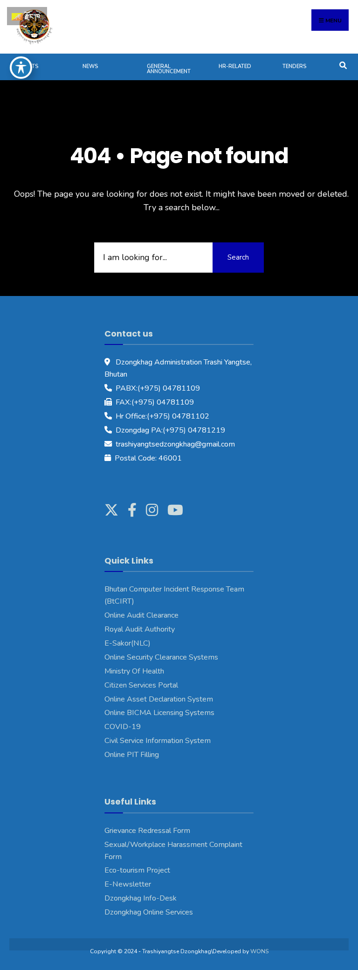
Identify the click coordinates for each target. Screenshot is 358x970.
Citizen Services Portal (141, 685)
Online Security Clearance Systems (161, 657)
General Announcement (169, 69)
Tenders (294, 66)
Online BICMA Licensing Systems (159, 713)
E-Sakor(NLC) (127, 643)
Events (28, 66)
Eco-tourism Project (137, 870)
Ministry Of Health (134, 671)
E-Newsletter (127, 884)
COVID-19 (122, 727)
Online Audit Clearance (141, 615)
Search (238, 257)
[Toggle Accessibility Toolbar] (21, 67)
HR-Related (235, 66)
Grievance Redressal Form (147, 831)
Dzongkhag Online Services (148, 912)
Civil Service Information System (157, 741)
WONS (259, 951)
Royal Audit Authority (139, 629)
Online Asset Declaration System (158, 699)
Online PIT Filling (131, 755)
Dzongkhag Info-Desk (140, 898)
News (90, 66)
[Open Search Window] (343, 64)
